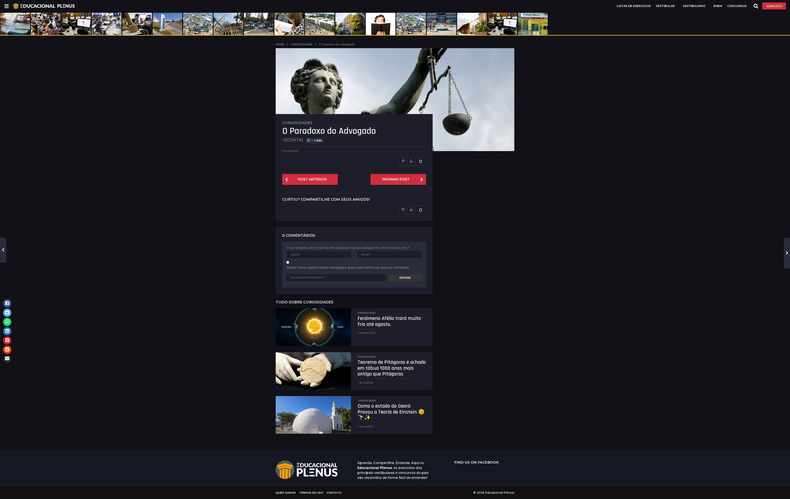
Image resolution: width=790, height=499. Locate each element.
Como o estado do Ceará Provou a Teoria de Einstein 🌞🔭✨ (391, 412)
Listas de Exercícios (634, 6)
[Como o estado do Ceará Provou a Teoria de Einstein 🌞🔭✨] (313, 415)
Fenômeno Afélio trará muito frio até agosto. (389, 321)
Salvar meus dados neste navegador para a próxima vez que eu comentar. (348, 267)
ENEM (717, 6)
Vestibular (665, 6)
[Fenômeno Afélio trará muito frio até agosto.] (313, 327)
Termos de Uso (311, 492)
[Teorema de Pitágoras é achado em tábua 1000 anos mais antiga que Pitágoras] (313, 371)
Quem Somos (286, 492)
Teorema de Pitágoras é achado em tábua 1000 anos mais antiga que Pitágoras (392, 368)
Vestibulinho (694, 6)
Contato (333, 492)
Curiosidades (297, 123)
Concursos (737, 6)
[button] (6, 6)
